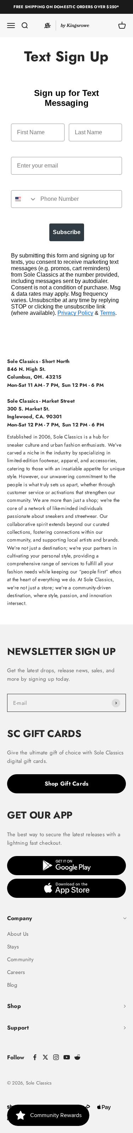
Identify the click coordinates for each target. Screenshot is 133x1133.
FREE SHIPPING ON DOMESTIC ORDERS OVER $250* (66, 7)
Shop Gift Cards (67, 784)
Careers (16, 972)
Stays (13, 947)
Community (20, 959)
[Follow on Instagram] (56, 1057)
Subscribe (67, 232)
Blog (12, 985)
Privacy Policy (75, 313)
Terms (107, 313)
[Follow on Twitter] (45, 1057)
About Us (18, 934)
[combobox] (24, 199)
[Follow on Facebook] (34, 1057)
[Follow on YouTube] (66, 1057)
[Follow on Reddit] (77, 1057)
